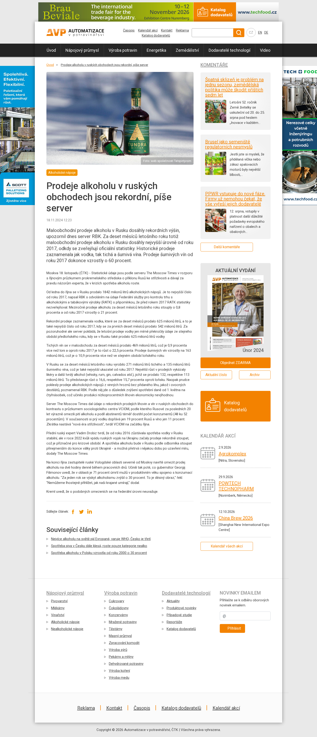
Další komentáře (227, 247)
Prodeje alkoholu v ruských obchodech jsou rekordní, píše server (104, 65)
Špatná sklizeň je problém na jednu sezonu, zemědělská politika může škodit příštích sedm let (234, 87)
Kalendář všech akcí (227, 546)
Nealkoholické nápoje (67, 629)
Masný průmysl (120, 636)
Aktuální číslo (216, 375)
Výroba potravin (123, 50)
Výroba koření (119, 671)
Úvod (51, 50)
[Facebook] (73, 511)
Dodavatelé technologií (229, 50)
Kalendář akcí (148, 30)
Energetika (156, 50)
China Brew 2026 (236, 518)
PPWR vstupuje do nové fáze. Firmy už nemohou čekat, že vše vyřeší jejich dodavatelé (235, 198)
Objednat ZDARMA (235, 362)
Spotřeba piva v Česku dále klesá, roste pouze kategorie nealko (99, 546)
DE (266, 32)
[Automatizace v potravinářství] (84, 32)
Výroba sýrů (118, 650)
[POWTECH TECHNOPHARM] (208, 485)
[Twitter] (81, 511)
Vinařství (57, 615)
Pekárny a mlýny (121, 657)
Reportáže (174, 622)
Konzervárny (118, 615)
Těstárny (115, 629)
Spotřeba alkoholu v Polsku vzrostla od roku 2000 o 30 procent (99, 553)
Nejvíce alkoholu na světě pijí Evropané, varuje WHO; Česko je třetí (101, 539)
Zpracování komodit (124, 643)
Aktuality (173, 601)
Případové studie (179, 615)
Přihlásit (234, 628)
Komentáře (214, 65)
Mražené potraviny (123, 622)
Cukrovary (116, 601)
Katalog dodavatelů (156, 35)
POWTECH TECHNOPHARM (236, 486)
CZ (251, 32)
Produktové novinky (181, 608)
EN (260, 32)
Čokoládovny (119, 608)
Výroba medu (119, 678)
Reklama (182, 30)
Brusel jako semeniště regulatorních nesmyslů (228, 144)
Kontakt (166, 30)
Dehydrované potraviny (126, 664)
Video (265, 50)
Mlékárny (58, 608)
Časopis (129, 30)
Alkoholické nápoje (65, 622)
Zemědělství (187, 50)
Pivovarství (59, 601)
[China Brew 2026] (208, 520)
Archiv (255, 375)
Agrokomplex (232, 454)
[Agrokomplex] (208, 453)
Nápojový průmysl (82, 50)
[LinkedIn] (89, 511)
